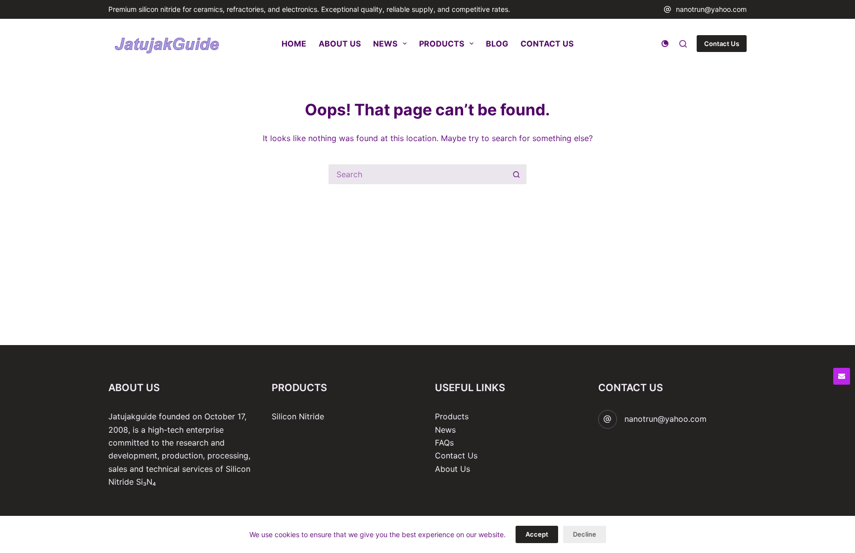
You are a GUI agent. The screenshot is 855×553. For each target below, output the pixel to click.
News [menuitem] (385, 44)
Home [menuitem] (294, 44)
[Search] (683, 44)
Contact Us (721, 44)
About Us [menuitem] (340, 44)
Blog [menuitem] (497, 44)
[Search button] (516, 174)
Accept (536, 534)
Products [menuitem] (441, 44)
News (445, 430)
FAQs (444, 443)
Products (452, 416)
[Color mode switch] (665, 43)
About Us (452, 469)
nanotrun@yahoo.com (711, 9)
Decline (584, 534)
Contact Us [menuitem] (547, 44)
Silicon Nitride (298, 416)
